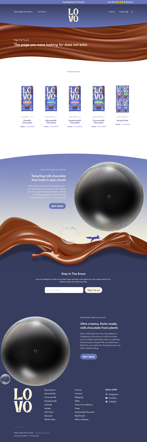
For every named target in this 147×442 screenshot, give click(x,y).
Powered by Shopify (18, 427)
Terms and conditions (21, 436)
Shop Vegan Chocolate (23, 11)
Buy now (59, 206)
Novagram (46, 433)
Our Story (42, 11)
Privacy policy (34, 436)
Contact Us (123, 11)
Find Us (112, 11)
